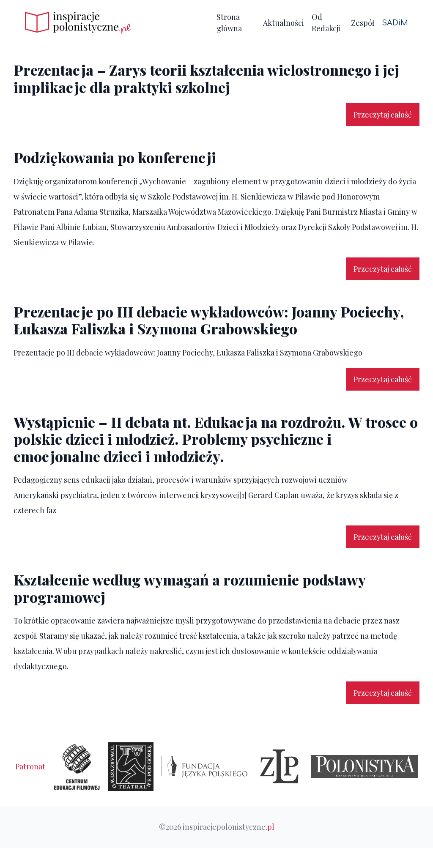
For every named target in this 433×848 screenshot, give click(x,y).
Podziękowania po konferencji (115, 157)
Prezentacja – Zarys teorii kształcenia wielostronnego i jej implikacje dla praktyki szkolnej (206, 78)
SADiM (395, 23)
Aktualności (283, 23)
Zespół (362, 23)
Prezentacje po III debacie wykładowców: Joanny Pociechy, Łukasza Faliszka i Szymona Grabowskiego (209, 320)
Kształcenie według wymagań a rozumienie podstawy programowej (189, 588)
